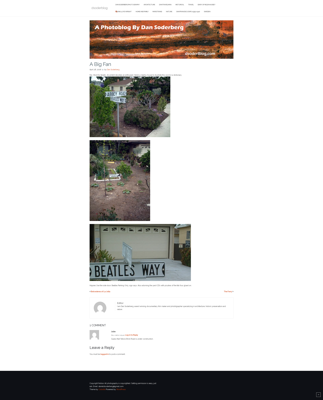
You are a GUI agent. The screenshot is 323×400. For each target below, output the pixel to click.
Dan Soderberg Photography (127, 5)
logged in (104, 354)
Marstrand (157, 11)
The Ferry (228, 292)
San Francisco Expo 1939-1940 (188, 11)
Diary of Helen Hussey (206, 5)
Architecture (149, 5)
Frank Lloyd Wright (123, 11)
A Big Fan (100, 64)
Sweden (207, 11)
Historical (179, 5)
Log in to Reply (131, 335)
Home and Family (142, 11)
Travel (191, 5)
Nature (169, 11)
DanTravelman (165, 5)
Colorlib (102, 389)
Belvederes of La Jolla (100, 292)
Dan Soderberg (113, 70)
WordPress (121, 389)
